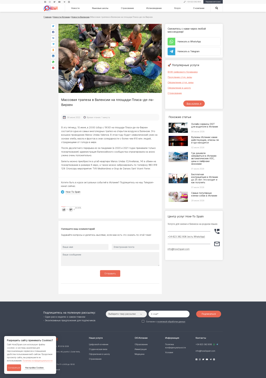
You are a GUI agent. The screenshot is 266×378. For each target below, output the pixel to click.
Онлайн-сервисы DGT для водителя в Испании (204, 125)
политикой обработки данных (171, 321)
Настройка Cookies (34, 367)
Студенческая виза (98, 349)
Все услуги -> (194, 103)
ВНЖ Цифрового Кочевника (183, 72)
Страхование (127, 8)
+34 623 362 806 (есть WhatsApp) (186, 236)
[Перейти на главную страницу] (50, 8)
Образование (141, 344)
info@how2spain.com (179, 249)
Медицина (139, 354)
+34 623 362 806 (194, 2)
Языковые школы (100, 8)
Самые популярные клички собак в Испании (204, 194)
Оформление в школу (179, 87)
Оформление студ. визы (181, 82)
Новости (75, 8)
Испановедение (154, 8)
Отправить (110, 273)
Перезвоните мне (213, 2)
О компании (198, 8)
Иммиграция (141, 349)
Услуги (177, 8)
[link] (53, 62)
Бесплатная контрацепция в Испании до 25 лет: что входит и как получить (204, 178)
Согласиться (14, 367)
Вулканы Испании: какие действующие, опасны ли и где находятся (205, 140)
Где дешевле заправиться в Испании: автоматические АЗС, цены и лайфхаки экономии (204, 158)
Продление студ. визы (180, 77)
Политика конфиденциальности (38, 360)
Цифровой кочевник (98, 344)
